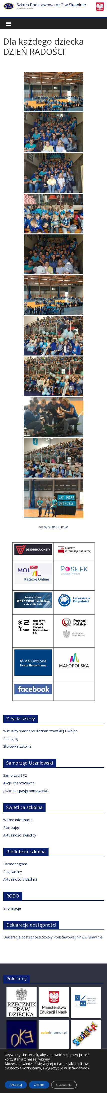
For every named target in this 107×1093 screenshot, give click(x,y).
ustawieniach (78, 1068)
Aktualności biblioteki (20, 879)
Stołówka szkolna (17, 746)
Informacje (12, 908)
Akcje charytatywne (19, 783)
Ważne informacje (18, 819)
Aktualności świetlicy (19, 835)
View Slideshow (53, 527)
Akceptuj (16, 1085)
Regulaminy (12, 871)
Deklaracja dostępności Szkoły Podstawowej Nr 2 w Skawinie (52, 937)
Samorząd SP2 (15, 775)
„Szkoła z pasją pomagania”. (26, 790)
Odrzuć (39, 1085)
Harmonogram (15, 864)
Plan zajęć (11, 827)
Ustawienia (64, 1085)
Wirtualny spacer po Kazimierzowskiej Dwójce (40, 731)
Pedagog (10, 738)
